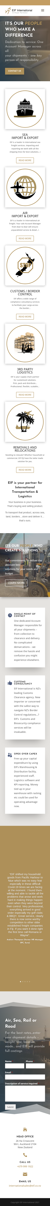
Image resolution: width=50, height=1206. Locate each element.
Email (9, 1072)
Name (9, 1061)
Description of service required (22, 1083)
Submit (10, 1107)
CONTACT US (14, 71)
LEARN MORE (16, 583)
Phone (30, 1061)
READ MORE (25, 160)
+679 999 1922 (25, 1166)
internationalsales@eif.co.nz (25, 1185)
